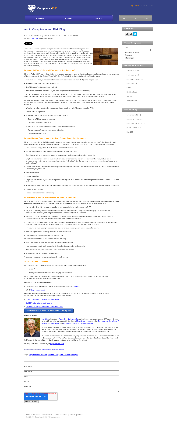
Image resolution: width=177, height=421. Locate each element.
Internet (129, 96)
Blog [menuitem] (135, 18)
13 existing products (83, 321)
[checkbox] (138, 55)
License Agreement (60, 415)
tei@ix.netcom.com (57, 344)
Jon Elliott (35, 38)
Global (128, 88)
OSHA (62, 355)
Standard (76, 286)
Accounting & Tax (132, 71)
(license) (61, 349)
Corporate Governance (134, 79)
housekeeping (46, 349)
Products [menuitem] (40, 18)
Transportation (131, 101)
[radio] (138, 55)
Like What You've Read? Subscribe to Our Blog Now (49, 311)
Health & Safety (53, 355)
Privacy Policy (47, 415)
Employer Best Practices (38, 355)
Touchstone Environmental (68, 319)
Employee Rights (71, 355)
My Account (135, 6)
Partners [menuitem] (68, 18)
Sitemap (72, 415)
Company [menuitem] (98, 18)
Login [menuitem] (146, 18)
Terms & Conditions (33, 415)
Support (80, 415)
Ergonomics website (38, 290)
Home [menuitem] (125, 18)
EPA (129, 132)
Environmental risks (135, 123)
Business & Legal (132, 75)
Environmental (131, 83)
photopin (55, 349)
